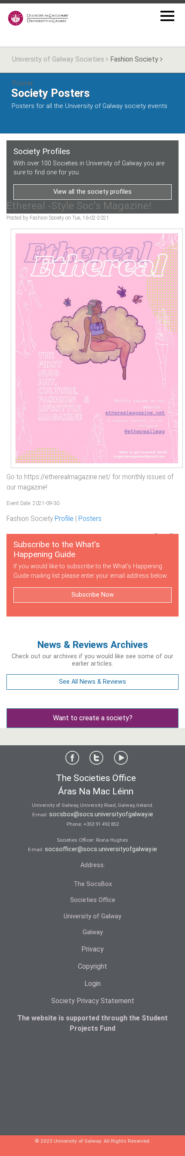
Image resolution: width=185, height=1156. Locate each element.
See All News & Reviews (92, 681)
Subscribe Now (92, 594)
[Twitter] (96, 759)
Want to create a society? (93, 718)
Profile (64, 519)
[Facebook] (72, 759)
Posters (90, 519)
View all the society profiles (92, 191)
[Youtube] (121, 759)
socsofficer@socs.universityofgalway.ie (101, 849)
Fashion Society (134, 59)
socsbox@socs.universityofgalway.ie (101, 814)
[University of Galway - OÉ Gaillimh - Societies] (38, 18)
